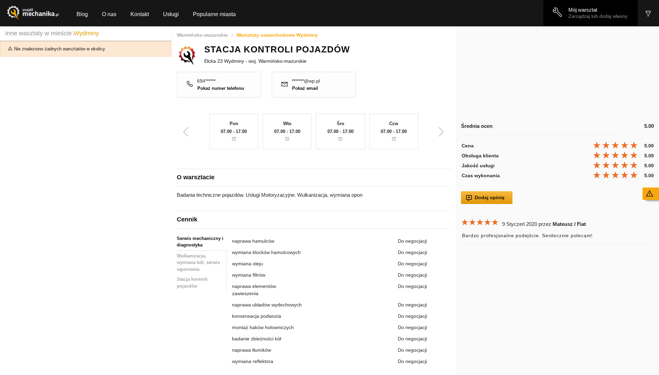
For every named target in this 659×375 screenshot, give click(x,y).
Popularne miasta (214, 14)
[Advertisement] (557, 74)
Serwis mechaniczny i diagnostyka (200, 242)
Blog (82, 14)
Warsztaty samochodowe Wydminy (277, 35)
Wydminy (86, 33)
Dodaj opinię (490, 197)
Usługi (171, 14)
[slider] (616, 145)
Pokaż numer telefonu (220, 88)
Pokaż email (305, 88)
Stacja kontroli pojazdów (192, 283)
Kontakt (139, 14)
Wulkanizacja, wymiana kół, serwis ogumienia (198, 262)
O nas (109, 14)
